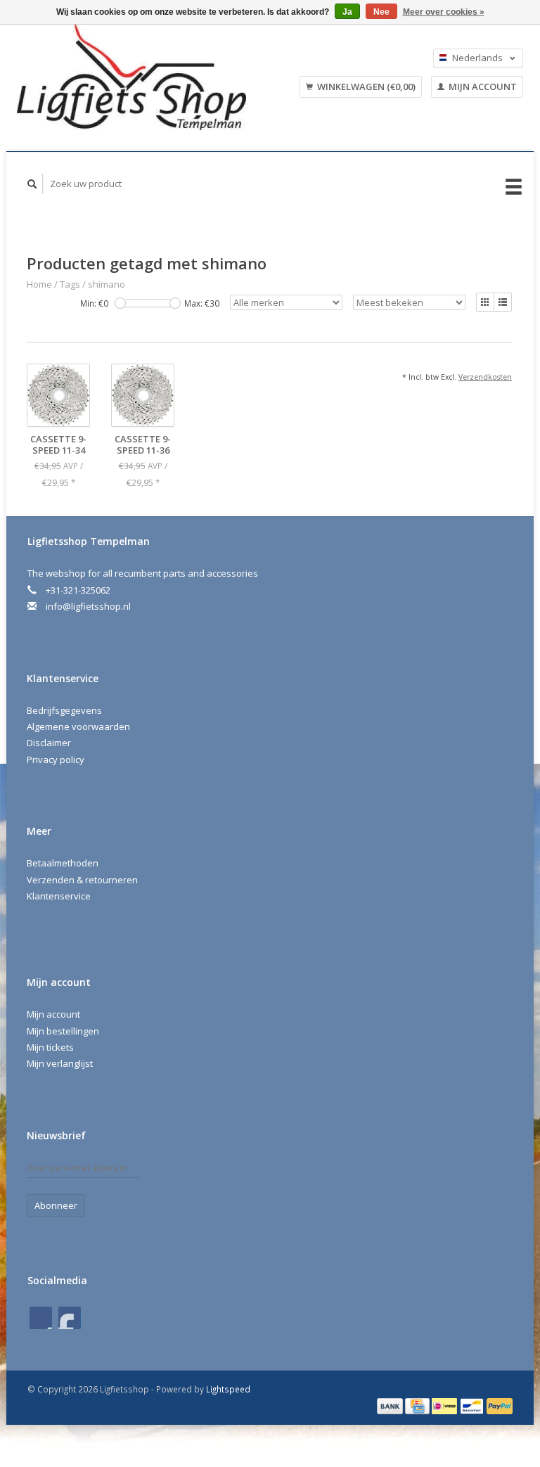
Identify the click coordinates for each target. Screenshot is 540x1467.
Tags (70, 284)
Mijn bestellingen (63, 1031)
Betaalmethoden (62, 863)
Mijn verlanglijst (60, 1063)
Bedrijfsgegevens (64, 710)
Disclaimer (49, 742)
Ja (347, 12)
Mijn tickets (50, 1047)
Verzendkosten (485, 377)
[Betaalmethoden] (391, 1405)
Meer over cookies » (443, 12)
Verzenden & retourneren (82, 879)
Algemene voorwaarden (78, 726)
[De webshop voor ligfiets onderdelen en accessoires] (145, 77)
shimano (106, 284)
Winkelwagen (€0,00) (365, 86)
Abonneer (55, 1205)
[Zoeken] (32, 184)
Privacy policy (55, 759)
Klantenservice (59, 896)
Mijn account (481, 86)
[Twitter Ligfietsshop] (69, 1318)
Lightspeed (228, 1389)
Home (39, 284)
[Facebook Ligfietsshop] (41, 1318)
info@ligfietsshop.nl (88, 606)
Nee (381, 12)
